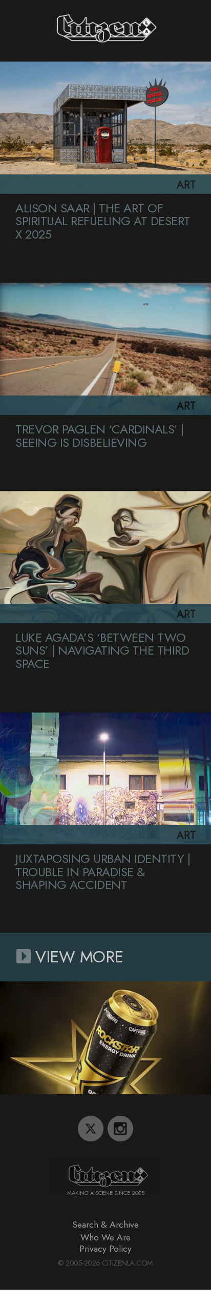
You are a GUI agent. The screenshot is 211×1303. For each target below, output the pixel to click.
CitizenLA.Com (127, 1263)
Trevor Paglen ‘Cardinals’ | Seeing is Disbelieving (99, 435)
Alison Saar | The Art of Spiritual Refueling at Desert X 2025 (103, 221)
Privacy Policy (105, 1248)
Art (186, 184)
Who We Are (105, 1237)
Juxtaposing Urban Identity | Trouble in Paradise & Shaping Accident (102, 872)
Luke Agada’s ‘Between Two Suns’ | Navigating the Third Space (102, 650)
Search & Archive (105, 1224)
